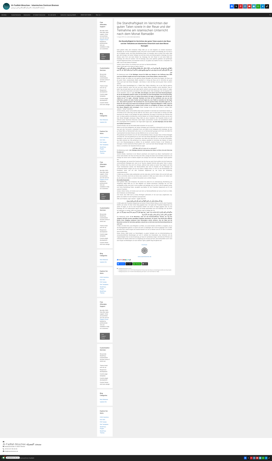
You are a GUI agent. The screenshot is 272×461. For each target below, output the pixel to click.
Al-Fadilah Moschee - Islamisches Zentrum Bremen (35, 5)
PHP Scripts (103, 142)
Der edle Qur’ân (52, 15)
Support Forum (104, 39)
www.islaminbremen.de (144, 256)
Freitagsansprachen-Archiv (125, 268)
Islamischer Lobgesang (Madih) (68, 15)
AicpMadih (31, 458)
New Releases (104, 119)
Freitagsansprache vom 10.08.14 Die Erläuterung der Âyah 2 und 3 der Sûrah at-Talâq (139, 271)
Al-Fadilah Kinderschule (39, 15)
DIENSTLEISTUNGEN (86, 15)
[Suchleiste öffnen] (270, 15)
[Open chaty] (3, 457)
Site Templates (104, 144)
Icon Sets (102, 140)
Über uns (98, 15)
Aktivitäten (4, 15)
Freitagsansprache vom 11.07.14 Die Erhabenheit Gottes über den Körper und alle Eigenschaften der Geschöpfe (145, 270)
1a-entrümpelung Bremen (22, 458)
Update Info (103, 122)
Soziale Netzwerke (16, 15)
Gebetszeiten (27, 15)
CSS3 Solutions (104, 137)
